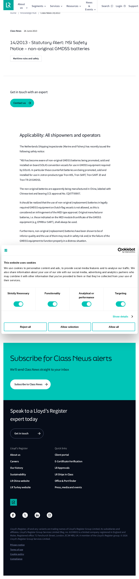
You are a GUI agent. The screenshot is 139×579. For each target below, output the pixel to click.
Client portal (62, 455)
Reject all (25, 326)
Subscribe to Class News (28, 384)
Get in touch (21, 433)
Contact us (19, 103)
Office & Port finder (65, 481)
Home (13, 12)
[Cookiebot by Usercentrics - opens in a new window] (120, 250)
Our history (16, 468)
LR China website (19, 481)
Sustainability (18, 474)
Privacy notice (17, 544)
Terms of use (16, 549)
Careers (14, 461)
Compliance (16, 559)
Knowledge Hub (28, 12)
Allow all (114, 326)
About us (15, 455)
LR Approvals (62, 468)
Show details (120, 316)
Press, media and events (68, 487)
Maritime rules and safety (26, 58)
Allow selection (70, 326)
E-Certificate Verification (68, 461)
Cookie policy (17, 554)
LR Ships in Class (64, 474)
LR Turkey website (20, 487)
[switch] (52, 304)
